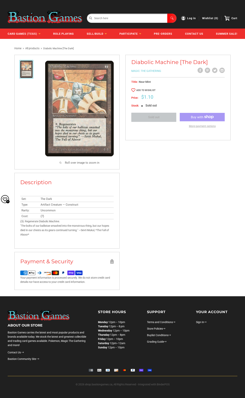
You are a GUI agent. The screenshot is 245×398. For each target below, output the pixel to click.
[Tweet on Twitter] (214, 70)
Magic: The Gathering (146, 70)
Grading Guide (155, 341)
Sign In (200, 322)
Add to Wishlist (145, 90)
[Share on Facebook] (200, 70)
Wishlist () (210, 18)
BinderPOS (163, 384)
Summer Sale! (226, 33)
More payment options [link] (202, 125)
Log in (191, 18)
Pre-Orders (163, 33)
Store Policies (155, 328)
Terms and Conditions (160, 322)
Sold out (153, 117)
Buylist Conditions (157, 335)
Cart (234, 18)
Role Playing (63, 33)
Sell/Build (96, 33)
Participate (129, 33)
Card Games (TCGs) (23, 33)
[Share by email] (222, 70)
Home (17, 48)
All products (32, 48)
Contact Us (194, 33)
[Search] (171, 18)
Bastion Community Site (22, 358)
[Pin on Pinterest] (207, 70)
